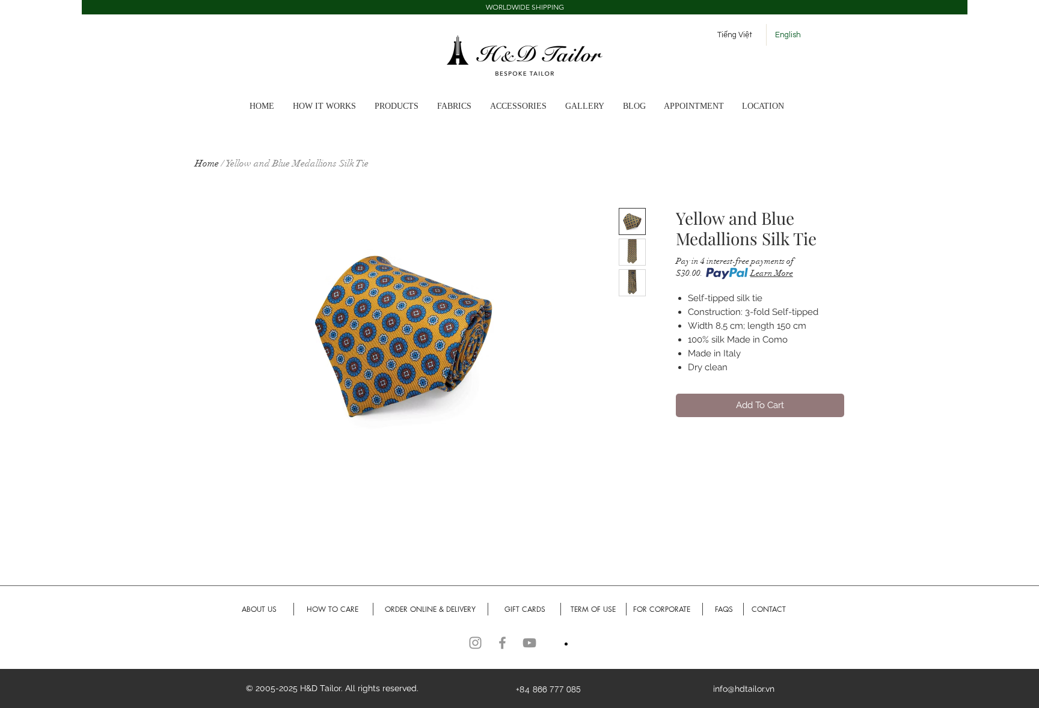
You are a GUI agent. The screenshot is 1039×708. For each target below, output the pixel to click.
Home (207, 163)
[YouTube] (529, 643)
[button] (524, 7)
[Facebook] (502, 643)
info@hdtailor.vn (743, 689)
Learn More (771, 273)
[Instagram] (475, 643)
